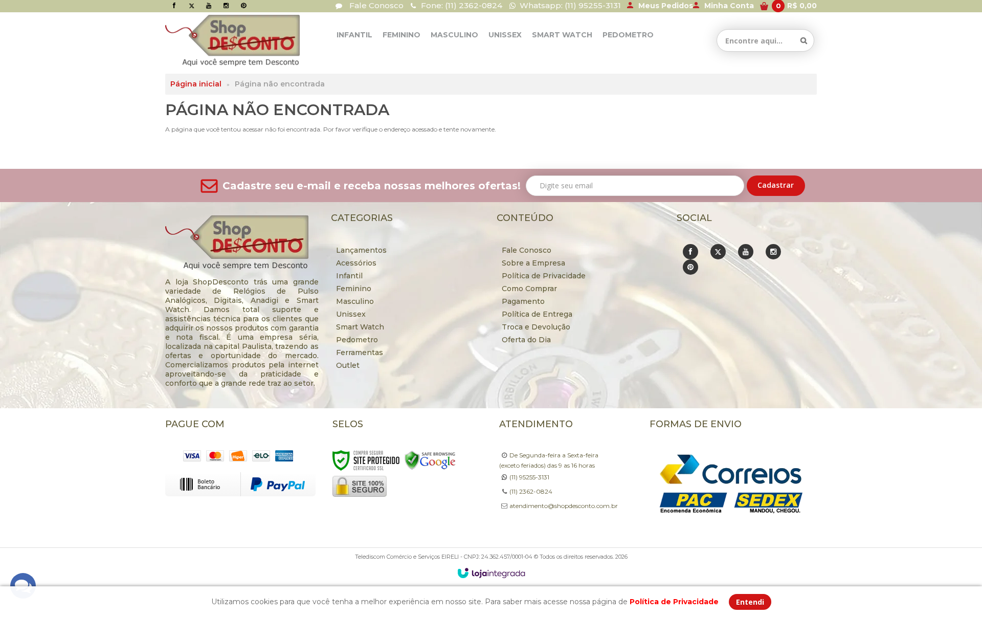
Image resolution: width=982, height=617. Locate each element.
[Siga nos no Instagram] (226, 5)
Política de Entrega (537, 314)
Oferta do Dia (526, 339)
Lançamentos (361, 250)
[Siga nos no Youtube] (208, 5)
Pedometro (357, 339)
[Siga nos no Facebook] (174, 5)
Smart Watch (360, 327)
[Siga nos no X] (191, 5)
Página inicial (195, 84)
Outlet (348, 365)
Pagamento (523, 301)
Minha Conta (729, 5)
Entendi (750, 602)
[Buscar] (803, 40)
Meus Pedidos (665, 5)
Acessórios (356, 263)
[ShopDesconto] (212, 40)
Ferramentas (359, 352)
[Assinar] (776, 185)
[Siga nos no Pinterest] (243, 5)
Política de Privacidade (544, 275)
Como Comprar (529, 288)
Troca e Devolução (536, 327)
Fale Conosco (375, 5)
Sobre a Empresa (533, 263)
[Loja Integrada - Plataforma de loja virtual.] (491, 573)
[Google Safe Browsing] (430, 460)
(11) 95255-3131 (529, 477)
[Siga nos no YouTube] (745, 251)
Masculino (355, 301)
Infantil (349, 275)
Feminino (353, 288)
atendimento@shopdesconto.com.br (563, 506)
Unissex (351, 314)
